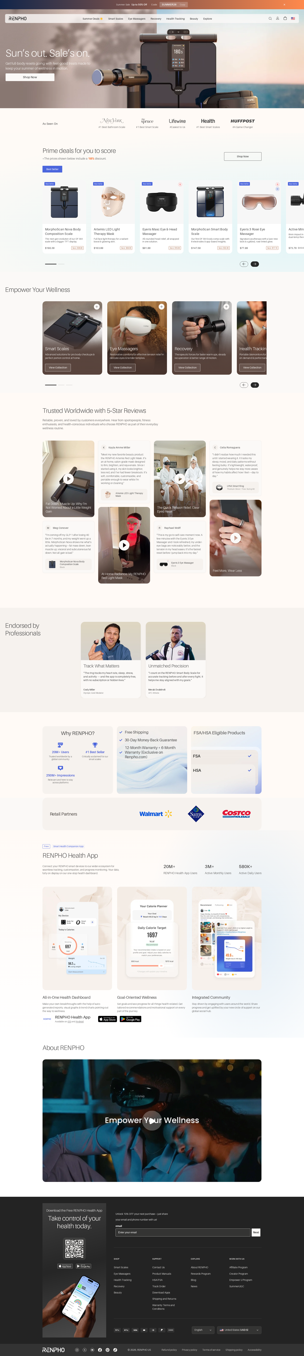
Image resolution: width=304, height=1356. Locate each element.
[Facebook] (100, 1350)
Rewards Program (201, 1273)
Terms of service (211, 1350)
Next (256, 1232)
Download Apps (161, 1292)
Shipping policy (234, 1350)
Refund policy (169, 1350)
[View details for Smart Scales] (97, 307)
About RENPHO (199, 1267)
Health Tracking (122, 1280)
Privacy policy (189, 1350)
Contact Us (158, 1267)
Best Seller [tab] (52, 169)
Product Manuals (161, 1273)
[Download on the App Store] (107, 1019)
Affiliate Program (238, 1267)
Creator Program (238, 1273)
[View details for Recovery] (226, 307)
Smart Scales (121, 1267)
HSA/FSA (157, 1280)
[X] (85, 1350)
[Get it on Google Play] (130, 1019)
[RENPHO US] (17, 18)
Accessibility (255, 1350)
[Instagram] (77, 1350)
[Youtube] (92, 1350)
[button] (244, 264)
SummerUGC (236, 1286)
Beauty (118, 1292)
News (194, 1286)
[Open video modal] (152, 1120)
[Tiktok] (115, 1350)
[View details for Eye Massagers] (161, 307)
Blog (193, 1280)
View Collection (58, 367)
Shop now (243, 156)
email (119, 1226)
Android (80, 1021)
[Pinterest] (108, 1350)
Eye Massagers (122, 1273)
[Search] (270, 18)
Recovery (119, 1286)
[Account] (277, 18)
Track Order (159, 1286)
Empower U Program (240, 1280)
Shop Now (30, 77)
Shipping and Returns (164, 1298)
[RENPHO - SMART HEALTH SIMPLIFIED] (53, 1350)
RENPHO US (144, 1350)
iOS (69, 1021)
